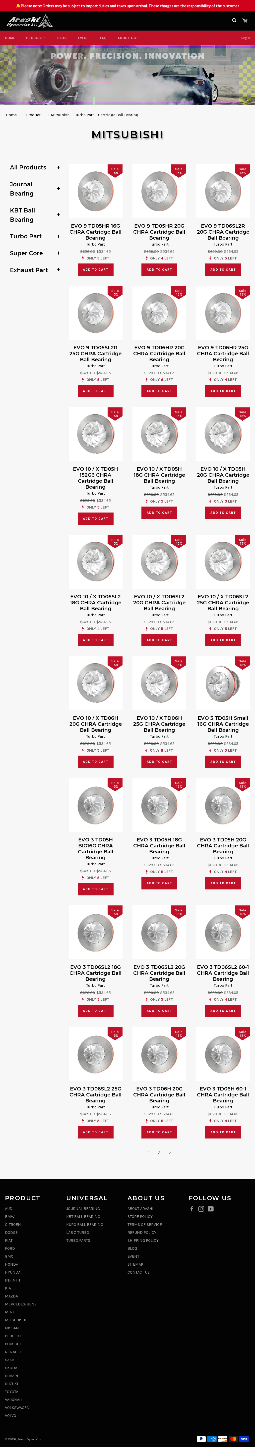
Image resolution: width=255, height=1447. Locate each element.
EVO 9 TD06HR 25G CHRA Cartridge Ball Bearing (223, 353)
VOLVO (10, 1415)
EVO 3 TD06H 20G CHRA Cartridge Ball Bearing (159, 1095)
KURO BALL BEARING (84, 1224)
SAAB (9, 1359)
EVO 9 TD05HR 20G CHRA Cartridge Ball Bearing (159, 232)
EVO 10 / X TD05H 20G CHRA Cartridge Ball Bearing (223, 475)
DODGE (11, 1232)
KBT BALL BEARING (83, 1216)
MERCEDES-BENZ (21, 1304)
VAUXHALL (14, 1399)
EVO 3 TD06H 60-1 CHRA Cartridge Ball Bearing (223, 1095)
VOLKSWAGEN (17, 1407)
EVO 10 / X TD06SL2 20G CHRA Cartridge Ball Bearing (159, 603)
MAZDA (11, 1296)
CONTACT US (139, 1272)
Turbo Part (84, 114)
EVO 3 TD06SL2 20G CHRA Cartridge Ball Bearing (159, 973)
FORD (10, 1248)
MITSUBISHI (15, 1320)
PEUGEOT (13, 1336)
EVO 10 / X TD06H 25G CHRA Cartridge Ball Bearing (159, 724)
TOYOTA (11, 1391)
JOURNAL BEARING (83, 1208)
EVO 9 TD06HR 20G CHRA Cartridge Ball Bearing (159, 353)
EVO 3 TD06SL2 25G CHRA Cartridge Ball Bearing (95, 1095)
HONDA (11, 1264)
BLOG (62, 38)
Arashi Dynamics (29, 1439)
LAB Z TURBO (77, 1232)
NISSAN (12, 1328)
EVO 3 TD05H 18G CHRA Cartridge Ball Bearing (159, 846)
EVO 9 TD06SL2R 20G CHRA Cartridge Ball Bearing (223, 232)
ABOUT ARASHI (140, 1208)
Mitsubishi (61, 114)
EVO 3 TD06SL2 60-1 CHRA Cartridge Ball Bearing (223, 973)
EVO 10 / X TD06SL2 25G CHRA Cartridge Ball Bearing (223, 603)
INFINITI (12, 1280)
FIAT (8, 1240)
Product (35, 38)
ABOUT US (127, 38)
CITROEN (13, 1224)
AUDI (9, 1208)
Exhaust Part (29, 270)
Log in (245, 38)
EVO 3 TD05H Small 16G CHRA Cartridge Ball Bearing (223, 724)
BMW (9, 1216)
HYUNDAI (13, 1272)
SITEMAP (135, 1264)
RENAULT (13, 1351)
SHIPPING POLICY (143, 1240)
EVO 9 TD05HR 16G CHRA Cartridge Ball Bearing (95, 232)
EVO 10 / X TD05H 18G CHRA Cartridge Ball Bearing (159, 475)
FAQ (103, 38)
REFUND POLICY (142, 1232)
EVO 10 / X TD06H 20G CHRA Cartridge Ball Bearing (95, 724)
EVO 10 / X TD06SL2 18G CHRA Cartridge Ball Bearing (95, 603)
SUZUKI (11, 1383)
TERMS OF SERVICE (145, 1224)
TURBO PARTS (78, 1240)
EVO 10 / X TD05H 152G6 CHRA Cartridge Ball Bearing (95, 478)
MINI (9, 1312)
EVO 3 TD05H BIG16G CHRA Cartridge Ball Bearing (95, 849)
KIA (8, 1288)
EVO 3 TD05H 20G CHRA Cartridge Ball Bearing (223, 846)
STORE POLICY (140, 1216)
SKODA (11, 1367)
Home (10, 38)
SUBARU (12, 1375)
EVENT (83, 38)
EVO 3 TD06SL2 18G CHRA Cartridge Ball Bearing (95, 973)
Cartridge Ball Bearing (118, 114)
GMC (9, 1256)
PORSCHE (13, 1344)
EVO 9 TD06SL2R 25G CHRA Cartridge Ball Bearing (95, 353)
